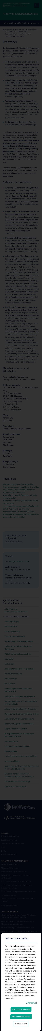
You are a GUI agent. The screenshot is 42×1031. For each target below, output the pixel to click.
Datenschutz (31, 1003)
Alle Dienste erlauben (21, 1009)
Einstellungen (21, 1024)
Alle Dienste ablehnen (21, 1016)
